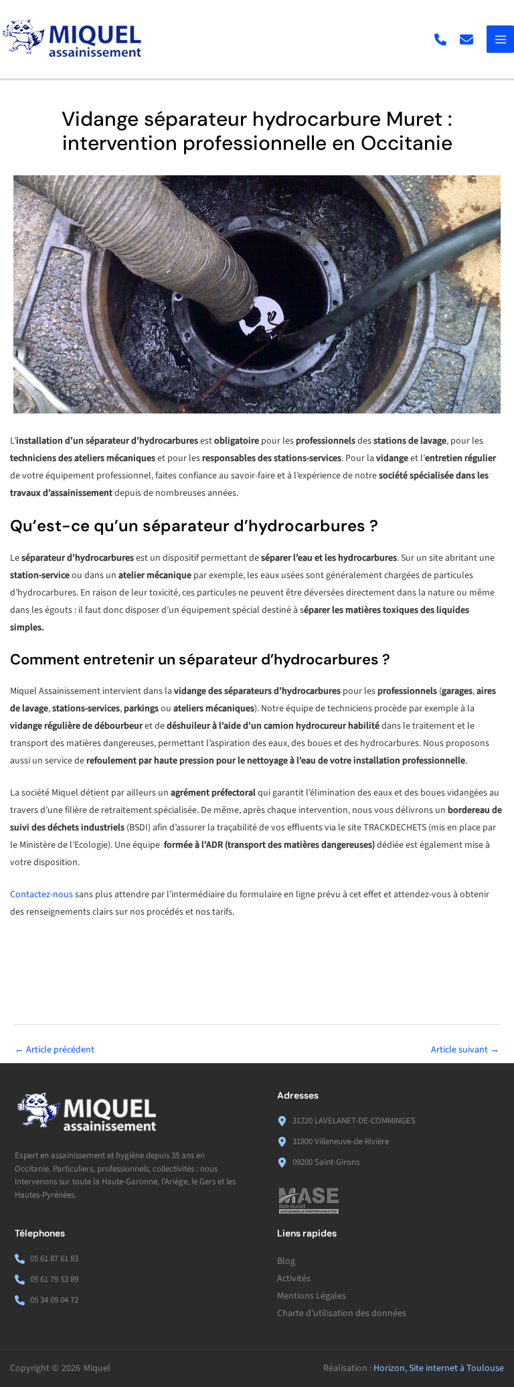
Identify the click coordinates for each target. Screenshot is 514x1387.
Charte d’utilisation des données (341, 1313)
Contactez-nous (41, 894)
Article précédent (54, 1049)
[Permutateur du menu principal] (500, 39)
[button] (440, 39)
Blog (286, 1261)
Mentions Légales (311, 1296)
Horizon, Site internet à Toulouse (438, 1368)
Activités (294, 1278)
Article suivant (465, 1049)
